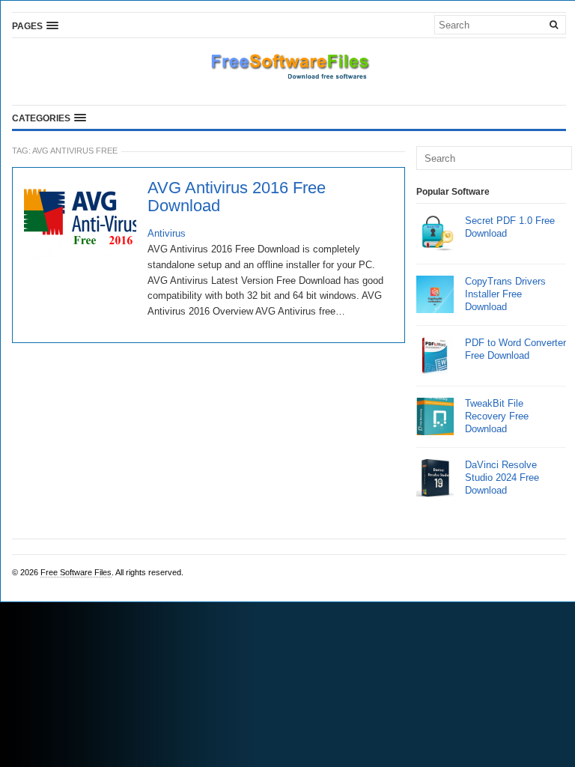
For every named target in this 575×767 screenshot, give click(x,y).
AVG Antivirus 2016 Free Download (236, 197)
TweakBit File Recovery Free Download (497, 416)
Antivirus (166, 233)
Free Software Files (76, 572)
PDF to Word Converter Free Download (515, 349)
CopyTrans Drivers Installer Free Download (505, 294)
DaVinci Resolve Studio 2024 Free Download (502, 477)
